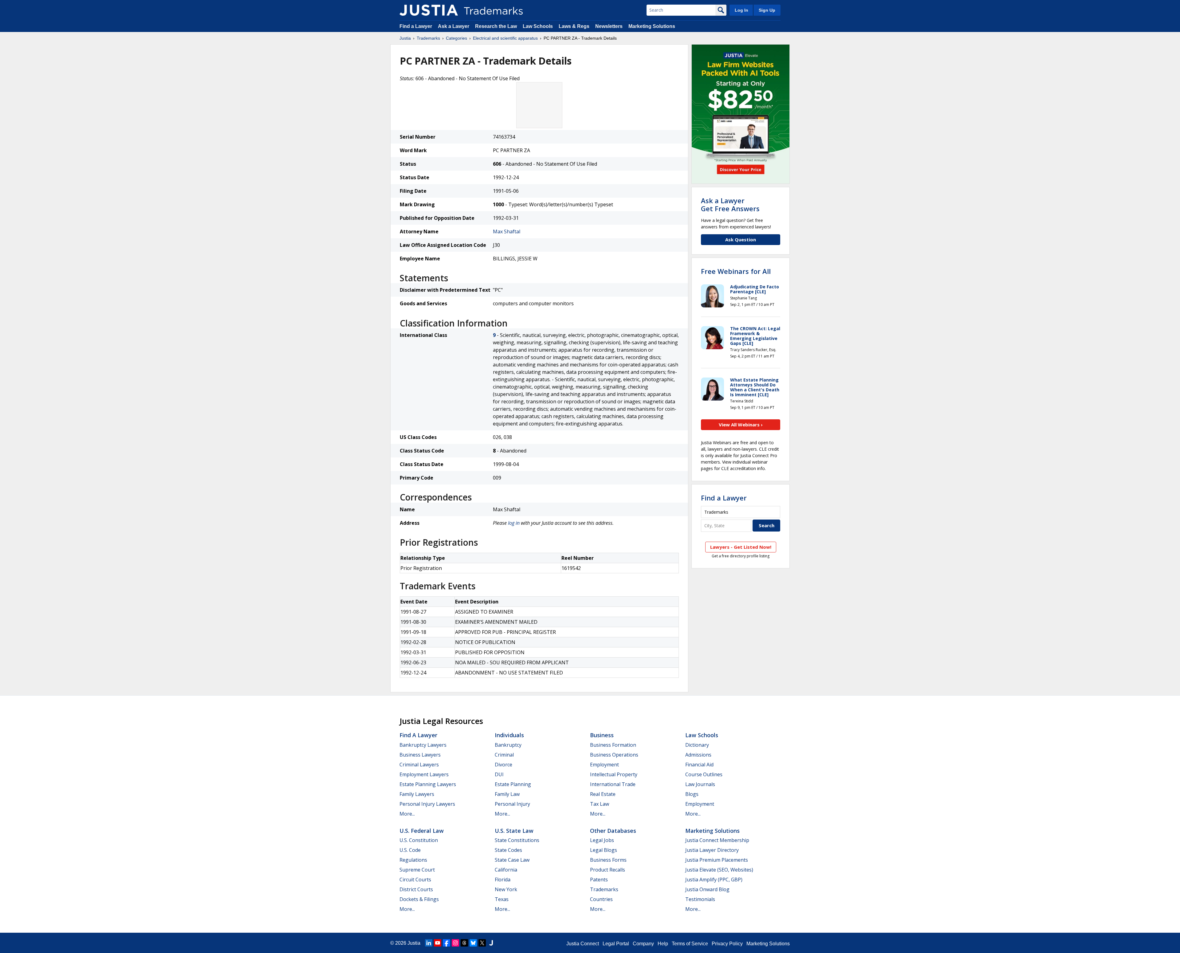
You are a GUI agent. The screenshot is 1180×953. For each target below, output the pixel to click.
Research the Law (496, 26)
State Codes (508, 850)
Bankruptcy (508, 744)
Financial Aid (699, 764)
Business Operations (614, 754)
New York (506, 889)
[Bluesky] (473, 943)
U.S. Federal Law (421, 830)
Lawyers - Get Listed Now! (740, 547)
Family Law (507, 794)
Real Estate (603, 794)
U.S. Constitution (418, 840)
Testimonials (700, 899)
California (506, 869)
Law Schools (538, 26)
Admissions (698, 754)
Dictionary (697, 744)
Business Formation (613, 744)
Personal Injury (512, 804)
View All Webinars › (741, 424)
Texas (502, 899)
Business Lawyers (420, 754)
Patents (599, 879)
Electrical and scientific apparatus (505, 38)
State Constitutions (517, 840)
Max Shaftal (506, 231)
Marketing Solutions (651, 26)
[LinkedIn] (428, 943)
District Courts (416, 889)
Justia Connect (582, 943)
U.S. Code (410, 850)
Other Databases (613, 830)
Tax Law (599, 804)
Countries (601, 899)
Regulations (413, 859)
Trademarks (428, 38)
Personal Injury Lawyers (427, 804)
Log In (741, 10)
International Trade (612, 784)
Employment (604, 764)
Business (602, 735)
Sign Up (767, 10)
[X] (482, 943)
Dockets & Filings (419, 899)
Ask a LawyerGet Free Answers (730, 204)
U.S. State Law (514, 830)
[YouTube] (437, 943)
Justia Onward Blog (707, 889)
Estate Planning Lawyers (427, 784)
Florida (502, 879)
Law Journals (700, 784)
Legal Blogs (603, 850)
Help (663, 943)
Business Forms (608, 859)
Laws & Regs (574, 26)
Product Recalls (607, 869)
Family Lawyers (416, 794)
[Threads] (464, 943)
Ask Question (740, 239)
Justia (405, 38)
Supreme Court (417, 869)
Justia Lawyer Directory (712, 850)
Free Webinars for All (736, 271)
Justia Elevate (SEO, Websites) (719, 869)
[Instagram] (455, 943)
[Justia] (428, 10)
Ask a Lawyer (453, 26)
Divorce (503, 764)
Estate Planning (513, 784)
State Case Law (512, 859)
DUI (499, 774)
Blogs (691, 794)
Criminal (504, 754)
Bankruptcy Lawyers (422, 744)
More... (407, 813)
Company (643, 943)
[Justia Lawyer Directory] (491, 943)
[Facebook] (446, 943)
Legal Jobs (602, 840)
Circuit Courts (415, 879)
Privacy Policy (727, 943)
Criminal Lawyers (419, 764)
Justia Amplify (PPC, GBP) (713, 879)
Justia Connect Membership (717, 840)
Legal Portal (616, 943)
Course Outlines (703, 774)
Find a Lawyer (415, 26)
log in (514, 523)
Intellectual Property (613, 774)
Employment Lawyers (424, 774)
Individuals (509, 735)
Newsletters (609, 26)
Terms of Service (690, 943)
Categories (456, 38)
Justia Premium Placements (716, 859)
